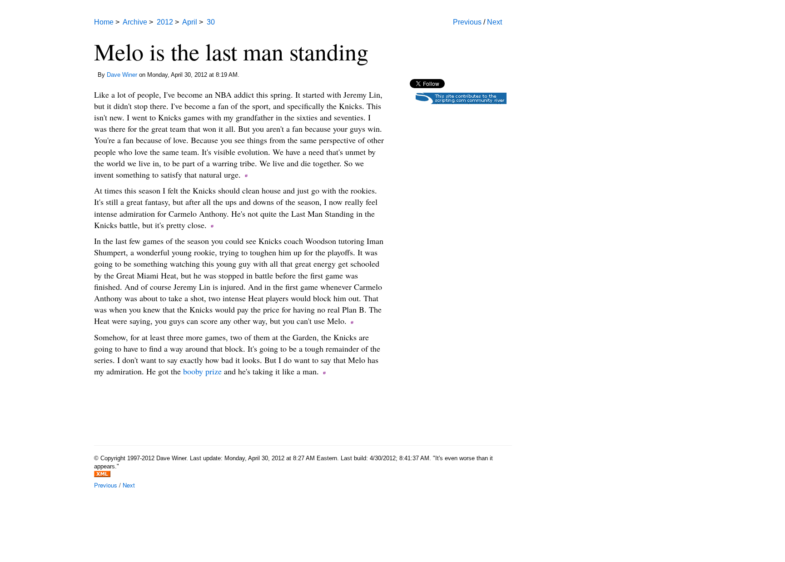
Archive (135, 22)
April (189, 22)
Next (494, 22)
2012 (165, 22)
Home (104, 22)
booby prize (202, 371)
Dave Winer (122, 74)
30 (211, 22)
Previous (467, 22)
